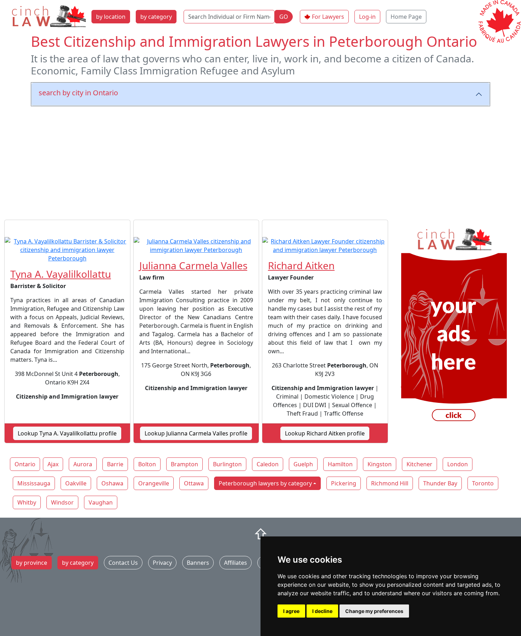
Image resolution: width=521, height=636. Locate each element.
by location (110, 17)
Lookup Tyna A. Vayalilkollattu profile (67, 433)
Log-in (367, 17)
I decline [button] (322, 611)
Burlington (227, 464)
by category (156, 17)
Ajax (52, 464)
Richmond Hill (389, 483)
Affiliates (235, 563)
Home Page (406, 17)
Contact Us (123, 563)
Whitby (26, 502)
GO (283, 17)
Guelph (303, 464)
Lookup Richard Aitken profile (325, 433)
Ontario (25, 464)
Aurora (82, 464)
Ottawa (194, 483)
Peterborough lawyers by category (265, 483)
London (457, 464)
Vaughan (101, 502)
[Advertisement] (260, 161)
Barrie (115, 464)
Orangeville (153, 483)
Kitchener (419, 464)
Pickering (343, 483)
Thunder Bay (440, 483)
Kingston (380, 464)
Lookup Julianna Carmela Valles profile (196, 433)
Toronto (483, 483)
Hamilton (340, 464)
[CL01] (454, 326)
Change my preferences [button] (374, 611)
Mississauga (33, 483)
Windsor (62, 502)
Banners (198, 563)
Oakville (75, 483)
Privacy (162, 563)
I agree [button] (291, 611)
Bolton (147, 464)
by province (31, 563)
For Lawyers (328, 17)
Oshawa (112, 483)
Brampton (184, 464)
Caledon (268, 464)
